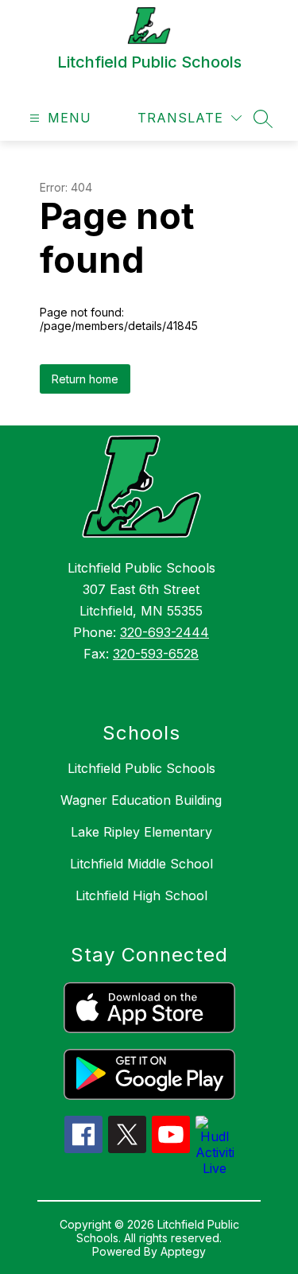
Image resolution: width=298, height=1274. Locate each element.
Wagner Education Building (141, 800)
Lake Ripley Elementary (141, 832)
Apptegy (183, 1251)
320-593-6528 (156, 654)
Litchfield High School (141, 895)
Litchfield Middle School (141, 864)
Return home (85, 379)
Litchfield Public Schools (141, 768)
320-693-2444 (164, 632)
